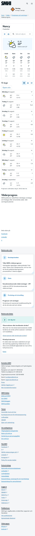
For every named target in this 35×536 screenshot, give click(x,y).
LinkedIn (5, 237)
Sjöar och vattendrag (7, 422)
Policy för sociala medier (8, 460)
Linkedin (12, 455)
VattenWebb (5, 476)
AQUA (11, 490)
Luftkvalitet (4, 417)
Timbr (11, 497)
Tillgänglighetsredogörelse (9, 431)
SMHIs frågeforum (15, 385)
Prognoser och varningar (19, 15)
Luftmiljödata (5, 473)
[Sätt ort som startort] (8, 34)
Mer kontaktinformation (8, 387)
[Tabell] (24, 83)
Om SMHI (4, 398)
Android (12, 529)
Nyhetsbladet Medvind (8, 518)
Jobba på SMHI (5, 396)
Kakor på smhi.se (6, 433)
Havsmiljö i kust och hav (8, 412)
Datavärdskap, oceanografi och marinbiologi (15, 479)
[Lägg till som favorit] (5, 34)
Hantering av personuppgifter (10, 436)
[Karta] (28, 83)
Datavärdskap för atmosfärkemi (11, 481)
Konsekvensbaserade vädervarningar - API (17, 284)
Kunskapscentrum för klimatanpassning (13, 415)
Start (2, 15)
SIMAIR (3, 420)
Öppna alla (6, 88)
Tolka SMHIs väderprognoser (12, 263)
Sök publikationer (6, 515)
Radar (4, 352)
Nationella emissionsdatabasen (11, 468)
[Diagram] (32, 83)
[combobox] (21, 34)
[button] (27, 3)
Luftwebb (13, 471)
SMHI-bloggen (5, 401)
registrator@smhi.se (11, 380)
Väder (8, 15)
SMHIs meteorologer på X (17, 452)
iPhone (12, 526)
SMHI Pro (13, 495)
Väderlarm (13, 503)
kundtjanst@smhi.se (11, 377)
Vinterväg (13, 500)
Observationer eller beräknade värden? (15, 336)
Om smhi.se (5, 439)
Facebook (5, 234)
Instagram (13, 457)
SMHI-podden (5, 404)
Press (3, 382)
